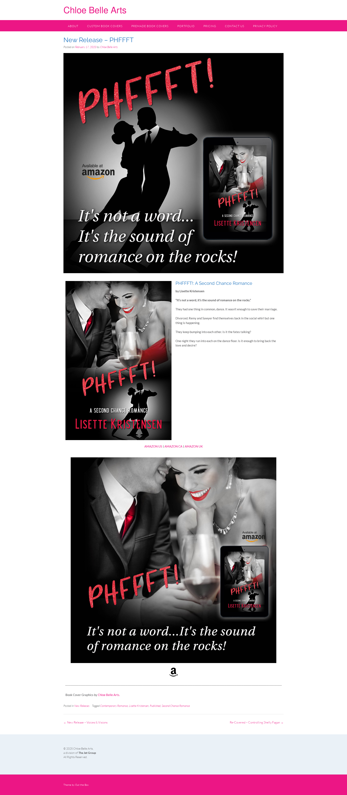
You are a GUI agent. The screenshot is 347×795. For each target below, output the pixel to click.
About (73, 26)
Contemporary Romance (114, 705)
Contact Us (234, 26)
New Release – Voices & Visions (85, 722)
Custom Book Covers (104, 26)
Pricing (209, 26)
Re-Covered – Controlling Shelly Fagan (257, 722)
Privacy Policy (265, 26)
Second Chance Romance (176, 705)
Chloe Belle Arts (95, 9)
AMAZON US (153, 446)
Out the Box (82, 784)
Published (155, 705)
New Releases (81, 705)
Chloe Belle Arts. (109, 695)
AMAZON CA (173, 446)
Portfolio (186, 26)
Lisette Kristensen (139, 705)
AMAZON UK (194, 446)
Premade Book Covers (149, 26)
